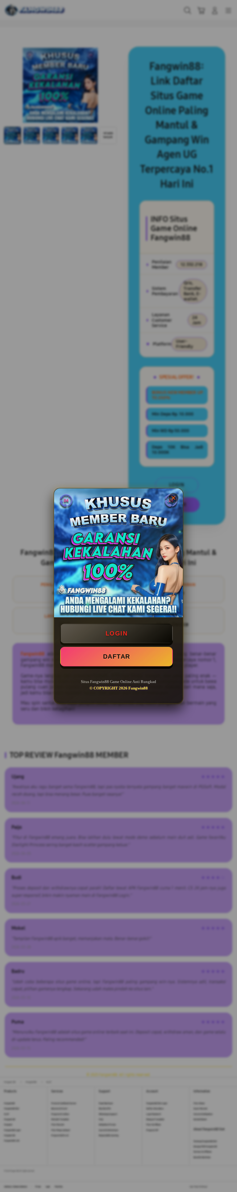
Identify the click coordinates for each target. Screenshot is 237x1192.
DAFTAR (116, 656)
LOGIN (117, 633)
